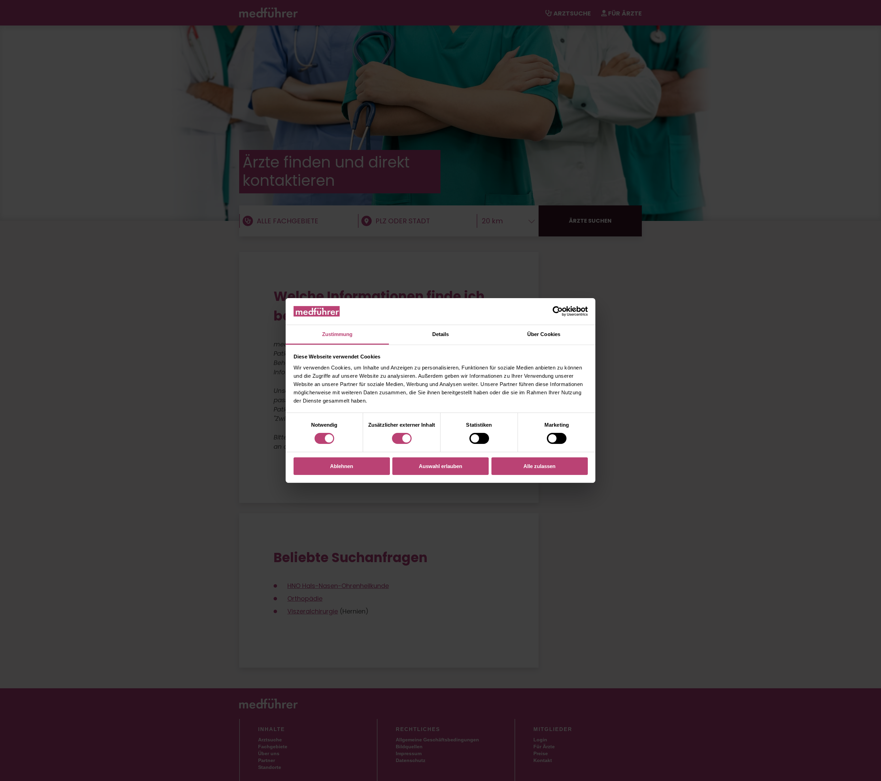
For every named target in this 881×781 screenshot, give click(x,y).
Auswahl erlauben (440, 466)
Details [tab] (440, 334)
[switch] (402, 438)
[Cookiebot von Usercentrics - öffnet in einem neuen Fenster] (558, 311)
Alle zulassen (539, 466)
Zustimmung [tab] (337, 334)
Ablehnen (341, 466)
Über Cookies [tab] (543, 334)
